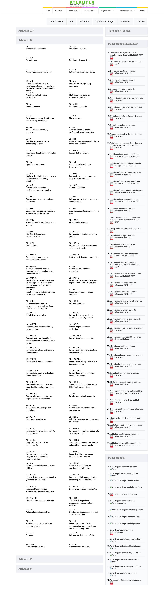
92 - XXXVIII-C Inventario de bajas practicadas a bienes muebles (83, 350)
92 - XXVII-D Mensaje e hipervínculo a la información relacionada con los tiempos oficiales (39, 270)
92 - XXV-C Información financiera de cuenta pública (83, 234)
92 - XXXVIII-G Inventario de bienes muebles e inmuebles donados (82, 373)
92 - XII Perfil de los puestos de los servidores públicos (37, 141)
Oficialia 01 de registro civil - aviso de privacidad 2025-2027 (125, 383)
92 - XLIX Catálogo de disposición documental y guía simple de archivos (81, 502)
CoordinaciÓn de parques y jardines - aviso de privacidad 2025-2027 (125, 182)
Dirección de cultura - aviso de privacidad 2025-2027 (122, 245)
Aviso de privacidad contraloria (129, 487)
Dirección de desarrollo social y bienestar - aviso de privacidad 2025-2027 (125, 264)
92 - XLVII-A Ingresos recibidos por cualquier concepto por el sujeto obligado (83, 477)
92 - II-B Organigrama (31, 59)
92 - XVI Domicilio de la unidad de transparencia (80, 164)
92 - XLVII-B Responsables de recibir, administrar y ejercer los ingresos (40, 489)
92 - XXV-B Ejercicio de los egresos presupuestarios (36, 234)
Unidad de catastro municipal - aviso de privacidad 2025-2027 (126, 426)
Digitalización (106, 11)
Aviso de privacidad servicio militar (124, 559)
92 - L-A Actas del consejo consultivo (38, 510)
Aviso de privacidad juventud (128, 523)
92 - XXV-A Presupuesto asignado (78, 221)
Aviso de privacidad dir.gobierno (130, 510)
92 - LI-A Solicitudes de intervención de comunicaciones (39, 523)
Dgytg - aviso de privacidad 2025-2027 (125, 229)
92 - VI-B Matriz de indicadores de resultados (36, 95)
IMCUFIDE (84, 21)
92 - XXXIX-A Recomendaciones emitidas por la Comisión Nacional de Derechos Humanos (40, 386)
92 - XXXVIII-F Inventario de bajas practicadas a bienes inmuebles (40, 373)
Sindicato (126, 21)
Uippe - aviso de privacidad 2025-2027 (125, 418)
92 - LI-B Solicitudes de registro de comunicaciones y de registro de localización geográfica (82, 525)
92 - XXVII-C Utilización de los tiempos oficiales (84, 256)
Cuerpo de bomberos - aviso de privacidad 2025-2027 (122, 209)
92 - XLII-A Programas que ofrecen (36, 418)
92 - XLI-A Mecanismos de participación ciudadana (38, 407)
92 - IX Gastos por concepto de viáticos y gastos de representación (40, 118)
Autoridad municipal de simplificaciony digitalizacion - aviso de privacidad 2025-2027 (126, 145)
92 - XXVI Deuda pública (32, 244)
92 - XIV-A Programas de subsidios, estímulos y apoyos (41, 153)
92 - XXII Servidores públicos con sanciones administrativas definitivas (40, 211)
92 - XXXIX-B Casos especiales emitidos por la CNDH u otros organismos (83, 384)
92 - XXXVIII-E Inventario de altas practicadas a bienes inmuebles (83, 361)
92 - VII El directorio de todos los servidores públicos (79, 95)
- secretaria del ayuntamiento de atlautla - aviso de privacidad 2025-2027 (126, 54)
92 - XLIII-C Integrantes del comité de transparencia (37, 442)
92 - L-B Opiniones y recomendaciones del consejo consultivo (83, 512)
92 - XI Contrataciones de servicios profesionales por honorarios (81, 129)
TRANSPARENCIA (125, 11)
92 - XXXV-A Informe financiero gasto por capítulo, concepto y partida (81, 315)
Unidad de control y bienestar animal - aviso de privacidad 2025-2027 (125, 444)
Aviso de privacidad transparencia (124, 573)
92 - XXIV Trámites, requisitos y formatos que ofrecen (41, 222)
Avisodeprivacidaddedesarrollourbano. (125, 580)
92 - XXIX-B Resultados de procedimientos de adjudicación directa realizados (83, 280)
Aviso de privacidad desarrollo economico (122, 502)
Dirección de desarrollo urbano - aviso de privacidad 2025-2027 (125, 275)
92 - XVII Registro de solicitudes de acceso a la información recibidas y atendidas (41, 177)
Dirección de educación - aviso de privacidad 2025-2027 (123, 293)
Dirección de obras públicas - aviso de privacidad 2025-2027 (125, 320)
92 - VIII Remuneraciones (33, 105)
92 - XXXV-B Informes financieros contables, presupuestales (39, 326)
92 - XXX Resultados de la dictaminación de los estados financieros (40, 292)
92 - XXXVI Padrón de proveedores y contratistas (79, 326)
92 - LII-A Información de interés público (82, 534)
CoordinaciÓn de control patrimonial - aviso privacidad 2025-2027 (125, 164)
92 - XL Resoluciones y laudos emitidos (82, 395)
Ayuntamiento (56, 21)
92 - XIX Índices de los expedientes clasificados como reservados (38, 187)
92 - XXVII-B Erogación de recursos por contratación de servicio (37, 257)
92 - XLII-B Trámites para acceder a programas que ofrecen (84, 419)
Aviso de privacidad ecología (128, 516)
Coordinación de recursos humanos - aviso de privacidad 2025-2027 (125, 200)
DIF (72, 21)
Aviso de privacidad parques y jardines (125, 539)
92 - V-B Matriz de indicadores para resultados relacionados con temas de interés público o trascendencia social (40, 86)
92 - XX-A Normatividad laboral (78, 186)
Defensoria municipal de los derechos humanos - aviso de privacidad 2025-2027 (125, 219)
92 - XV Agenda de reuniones (35, 163)
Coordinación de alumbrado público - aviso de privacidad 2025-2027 (125, 155)
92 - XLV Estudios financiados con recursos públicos (40, 465)
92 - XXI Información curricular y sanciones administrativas (84, 199)
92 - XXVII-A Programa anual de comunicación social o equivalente (83, 245)
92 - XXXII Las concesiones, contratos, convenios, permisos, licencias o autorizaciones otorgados (39, 305)
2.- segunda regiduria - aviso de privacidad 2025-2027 (123, 81)
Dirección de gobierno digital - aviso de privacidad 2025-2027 (126, 302)
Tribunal (140, 21)
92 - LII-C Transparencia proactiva (79, 545)
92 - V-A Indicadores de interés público (82, 70)
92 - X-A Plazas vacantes (75, 117)
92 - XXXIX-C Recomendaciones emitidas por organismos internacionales (39, 396)
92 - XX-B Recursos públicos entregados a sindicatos (39, 199)
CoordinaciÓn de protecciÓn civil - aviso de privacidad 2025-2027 (126, 191)
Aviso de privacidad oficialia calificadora (121, 531)
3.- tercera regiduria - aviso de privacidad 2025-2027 (122, 90)
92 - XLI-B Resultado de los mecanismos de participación (83, 407)
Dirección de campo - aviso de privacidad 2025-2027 (122, 236)
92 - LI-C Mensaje (29, 534)
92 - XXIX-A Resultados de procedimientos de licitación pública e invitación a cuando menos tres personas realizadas (40, 283)
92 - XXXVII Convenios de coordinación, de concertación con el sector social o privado (40, 339)
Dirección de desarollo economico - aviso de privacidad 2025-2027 (125, 254)
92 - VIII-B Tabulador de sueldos (78, 105)
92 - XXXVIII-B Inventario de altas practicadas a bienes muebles (40, 350)
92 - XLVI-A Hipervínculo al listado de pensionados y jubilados (80, 465)
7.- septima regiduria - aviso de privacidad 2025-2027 (122, 126)
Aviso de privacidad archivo (128, 480)
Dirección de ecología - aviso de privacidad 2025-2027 (123, 284)
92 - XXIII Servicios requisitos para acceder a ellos (84, 211)
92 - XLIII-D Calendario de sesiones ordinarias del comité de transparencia (83, 442)
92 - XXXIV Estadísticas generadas (36, 313)
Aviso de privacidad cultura (126, 494)
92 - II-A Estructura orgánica (77, 47)
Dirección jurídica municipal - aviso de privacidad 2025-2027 (125, 365)
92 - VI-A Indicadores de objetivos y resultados (80, 83)
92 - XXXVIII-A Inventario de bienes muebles (81, 337)
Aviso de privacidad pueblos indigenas (125, 546)
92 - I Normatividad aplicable (36, 47)
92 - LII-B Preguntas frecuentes (35, 545)
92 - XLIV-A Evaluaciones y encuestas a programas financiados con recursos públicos (37, 455)
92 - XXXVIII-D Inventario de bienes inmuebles (39, 360)
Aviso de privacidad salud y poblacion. (125, 553)
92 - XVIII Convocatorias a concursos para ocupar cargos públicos (82, 176)
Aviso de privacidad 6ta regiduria (123, 467)
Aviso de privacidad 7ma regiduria (124, 473)
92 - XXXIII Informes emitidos (76, 302)
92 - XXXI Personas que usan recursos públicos (81, 292)
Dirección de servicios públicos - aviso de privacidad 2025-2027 (125, 338)
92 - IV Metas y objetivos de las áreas (38, 70)
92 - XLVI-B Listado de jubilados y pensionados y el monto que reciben (41, 477)
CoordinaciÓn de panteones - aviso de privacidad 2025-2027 (125, 173)
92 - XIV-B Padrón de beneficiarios (79, 151)
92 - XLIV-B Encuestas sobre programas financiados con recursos (81, 454)
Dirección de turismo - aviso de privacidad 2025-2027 (122, 347)
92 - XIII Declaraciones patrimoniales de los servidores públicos (84, 141)
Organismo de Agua (105, 21)
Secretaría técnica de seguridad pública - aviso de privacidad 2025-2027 (126, 392)
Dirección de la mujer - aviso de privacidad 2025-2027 (123, 311)
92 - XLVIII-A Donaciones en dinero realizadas (83, 487)
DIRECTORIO (89, 11)
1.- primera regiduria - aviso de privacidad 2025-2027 (122, 72)
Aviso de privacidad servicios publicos (125, 566)
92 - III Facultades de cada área (79, 59)
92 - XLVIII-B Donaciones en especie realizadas (40, 499)
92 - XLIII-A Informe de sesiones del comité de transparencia (40, 431)
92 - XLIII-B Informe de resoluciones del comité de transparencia (84, 431)
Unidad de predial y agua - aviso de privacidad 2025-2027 (124, 435)
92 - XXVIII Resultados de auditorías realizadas (79, 268)
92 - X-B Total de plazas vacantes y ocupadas (37, 129)
